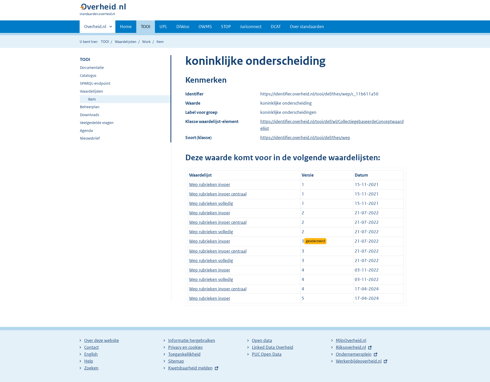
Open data (262, 340)
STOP (226, 26)
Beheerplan (90, 106)
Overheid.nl (95, 28)
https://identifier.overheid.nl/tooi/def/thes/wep (305, 137)
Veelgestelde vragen (97, 122)
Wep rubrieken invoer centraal (218, 194)
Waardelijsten (125, 41)
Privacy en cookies (185, 347)
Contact (91, 347)
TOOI (145, 26)
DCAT (276, 26)
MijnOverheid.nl (351, 340)
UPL (163, 26)
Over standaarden (307, 26)
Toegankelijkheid (184, 354)
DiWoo (182, 26)
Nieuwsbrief (90, 138)
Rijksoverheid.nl (351, 347)
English (91, 354)
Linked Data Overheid (272, 347)
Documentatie (92, 67)
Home (126, 26)
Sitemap (176, 361)
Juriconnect (251, 26)
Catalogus (88, 75)
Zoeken (91, 368)
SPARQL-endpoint (95, 83)
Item (92, 99)
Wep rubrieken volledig (211, 203)
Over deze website (101, 340)
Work (146, 41)
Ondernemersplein (354, 354)
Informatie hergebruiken (191, 340)
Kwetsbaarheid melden (190, 368)
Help (88, 361)
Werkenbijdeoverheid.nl (359, 361)
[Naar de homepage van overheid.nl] (103, 8)
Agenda (86, 130)
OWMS (205, 26)
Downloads (89, 114)
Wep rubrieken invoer (209, 184)
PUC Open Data (266, 354)
